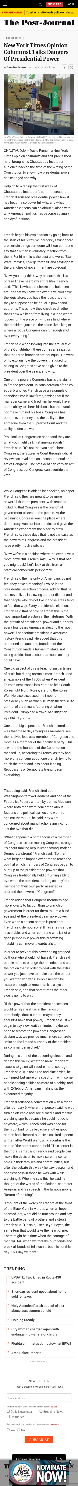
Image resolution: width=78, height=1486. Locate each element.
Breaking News (53, 1411)
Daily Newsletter (21, 1411)
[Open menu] (5, 4)
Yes (13, 1430)
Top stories (13, 38)
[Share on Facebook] (64, 67)
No (23, 1430)
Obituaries (17, 1417)
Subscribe (55, 4)
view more (37, 1361)
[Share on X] (71, 67)
